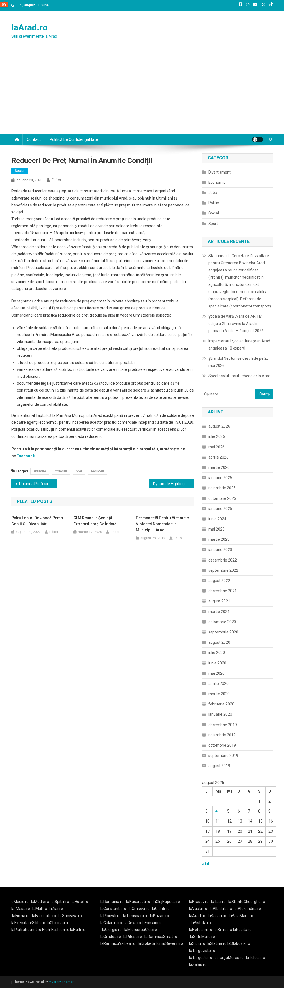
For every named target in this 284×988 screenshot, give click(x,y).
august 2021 (219, 601)
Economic (216, 182)
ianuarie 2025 (220, 508)
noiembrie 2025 (222, 488)
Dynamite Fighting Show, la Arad (173, 484)
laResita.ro (242, 929)
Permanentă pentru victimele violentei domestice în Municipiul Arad (162, 524)
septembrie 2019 (223, 755)
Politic (213, 203)
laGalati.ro (160, 908)
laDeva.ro (133, 922)
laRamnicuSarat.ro (160, 936)
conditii (61, 471)
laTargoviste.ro (202, 950)
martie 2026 (219, 467)
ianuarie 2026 (220, 477)
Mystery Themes (62, 982)
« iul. (206, 864)
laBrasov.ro (199, 901)
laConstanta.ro (113, 908)
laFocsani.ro (152, 922)
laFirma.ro (21, 916)
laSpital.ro (60, 901)
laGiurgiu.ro (113, 929)
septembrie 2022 (223, 570)
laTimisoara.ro (135, 916)
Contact (34, 139)
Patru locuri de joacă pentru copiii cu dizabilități (37, 521)
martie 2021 (219, 611)
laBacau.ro (217, 916)
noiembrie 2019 (222, 735)
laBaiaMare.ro (241, 916)
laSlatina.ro (217, 943)
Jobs (212, 192)
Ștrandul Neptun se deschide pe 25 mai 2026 (238, 362)
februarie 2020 (221, 704)
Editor (56, 180)
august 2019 (219, 766)
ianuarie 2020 (220, 714)
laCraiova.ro (139, 908)
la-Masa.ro (20, 908)
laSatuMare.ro (202, 936)
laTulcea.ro (255, 957)
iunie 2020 (217, 663)
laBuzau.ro (159, 916)
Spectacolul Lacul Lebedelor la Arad (239, 376)
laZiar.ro (56, 908)
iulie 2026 (216, 436)
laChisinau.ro (58, 922)
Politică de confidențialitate (74, 139)
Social (19, 171)
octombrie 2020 (222, 622)
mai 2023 (216, 529)
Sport (213, 223)
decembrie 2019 (222, 725)
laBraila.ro (223, 929)
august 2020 (219, 642)
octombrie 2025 (222, 498)
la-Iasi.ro (218, 901)
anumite (39, 471)
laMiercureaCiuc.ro (140, 929)
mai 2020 (216, 673)
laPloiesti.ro (110, 916)
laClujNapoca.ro (166, 901)
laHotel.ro (80, 901)
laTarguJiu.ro (202, 957)
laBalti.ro (77, 929)
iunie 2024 (217, 519)
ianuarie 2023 (220, 549)
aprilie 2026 (218, 457)
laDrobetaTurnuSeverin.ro (160, 943)
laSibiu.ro (197, 943)
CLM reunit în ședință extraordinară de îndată (94, 521)
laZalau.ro (198, 964)
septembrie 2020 (223, 632)
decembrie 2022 (222, 560)
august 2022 (219, 580)
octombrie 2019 (222, 745)
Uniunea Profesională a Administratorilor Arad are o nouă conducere (38, 484)
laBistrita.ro (201, 922)
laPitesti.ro (132, 936)
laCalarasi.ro (111, 922)
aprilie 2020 (218, 683)
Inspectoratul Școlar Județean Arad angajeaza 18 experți (239, 344)
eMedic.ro (20, 901)
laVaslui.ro (199, 908)
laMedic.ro (40, 901)
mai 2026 (216, 447)
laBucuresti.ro (138, 901)
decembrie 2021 (222, 591)
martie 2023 (219, 539)
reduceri (97, 471)
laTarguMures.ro (229, 957)
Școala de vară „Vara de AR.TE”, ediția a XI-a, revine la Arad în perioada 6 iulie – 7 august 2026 (236, 323)
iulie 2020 (216, 652)
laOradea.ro (110, 936)
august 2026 (219, 426)
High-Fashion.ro (55, 929)
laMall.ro (39, 908)
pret (79, 471)
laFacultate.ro (44, 916)
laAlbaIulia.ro (221, 908)
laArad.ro (29, 27)
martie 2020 (219, 694)
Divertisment (219, 172)
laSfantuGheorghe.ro (246, 901)
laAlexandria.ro (248, 908)
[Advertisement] (142, 92)
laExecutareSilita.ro (28, 922)
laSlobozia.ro (238, 943)
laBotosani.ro (200, 929)
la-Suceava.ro (70, 916)
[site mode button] (257, 139)
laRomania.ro (112, 901)
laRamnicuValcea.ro (117, 943)
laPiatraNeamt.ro (26, 929)
